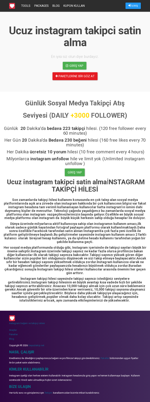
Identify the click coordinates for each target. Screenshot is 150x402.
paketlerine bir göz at (76, 76)
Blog (55, 6)
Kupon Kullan (74, 6)
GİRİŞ (134, 5)
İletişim (48, 392)
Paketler (13, 334)
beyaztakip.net (36, 345)
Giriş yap (76, 66)
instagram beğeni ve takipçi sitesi (27, 323)
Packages (41, 6)
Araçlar (13, 330)
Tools (26, 6)
